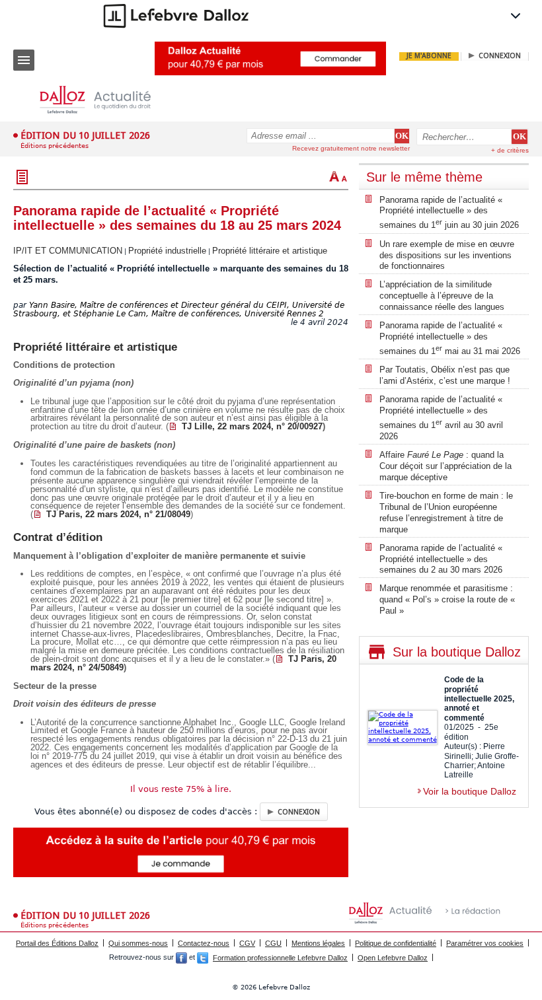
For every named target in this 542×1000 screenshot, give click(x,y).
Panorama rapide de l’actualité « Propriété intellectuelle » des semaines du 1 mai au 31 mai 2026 (449, 338)
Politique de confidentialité (395, 943)
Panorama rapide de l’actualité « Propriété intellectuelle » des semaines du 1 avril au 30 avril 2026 (441, 417)
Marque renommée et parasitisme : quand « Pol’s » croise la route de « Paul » (447, 599)
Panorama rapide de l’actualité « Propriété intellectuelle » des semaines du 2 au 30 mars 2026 (440, 559)
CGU (273, 943)
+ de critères (510, 150)
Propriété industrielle (167, 251)
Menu (23, 60)
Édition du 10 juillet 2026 (85, 135)
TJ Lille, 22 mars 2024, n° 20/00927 (252, 426)
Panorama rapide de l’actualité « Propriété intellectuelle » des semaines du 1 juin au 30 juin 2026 (449, 213)
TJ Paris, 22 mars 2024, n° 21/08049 (118, 514)
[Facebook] (181, 958)
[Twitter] (202, 958)
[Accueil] (106, 100)
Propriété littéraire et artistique (269, 251)
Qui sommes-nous (138, 943)
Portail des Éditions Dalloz (57, 943)
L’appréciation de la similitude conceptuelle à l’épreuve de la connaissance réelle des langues (441, 295)
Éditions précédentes (54, 145)
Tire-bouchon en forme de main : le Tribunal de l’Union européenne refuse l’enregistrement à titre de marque (446, 512)
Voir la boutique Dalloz (469, 791)
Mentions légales (318, 943)
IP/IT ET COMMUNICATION (67, 251)
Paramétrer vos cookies (484, 943)
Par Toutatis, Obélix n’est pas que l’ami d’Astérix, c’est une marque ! (444, 375)
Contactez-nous (203, 943)
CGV (247, 943)
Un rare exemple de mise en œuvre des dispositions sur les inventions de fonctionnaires (446, 255)
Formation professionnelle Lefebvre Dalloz (280, 958)
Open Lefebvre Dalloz (393, 958)
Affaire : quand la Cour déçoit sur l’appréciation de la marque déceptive (445, 466)
